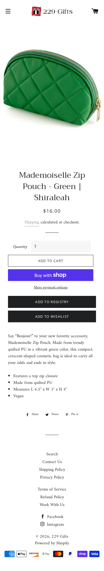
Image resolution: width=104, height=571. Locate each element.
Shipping (32, 222)
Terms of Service (52, 489)
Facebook (54, 517)
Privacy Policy (52, 477)
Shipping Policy (52, 469)
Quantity (20, 247)
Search (52, 454)
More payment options (50, 288)
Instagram (55, 524)
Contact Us (52, 462)
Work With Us (52, 505)
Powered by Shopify (52, 543)
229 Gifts (59, 536)
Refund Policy (52, 497)
